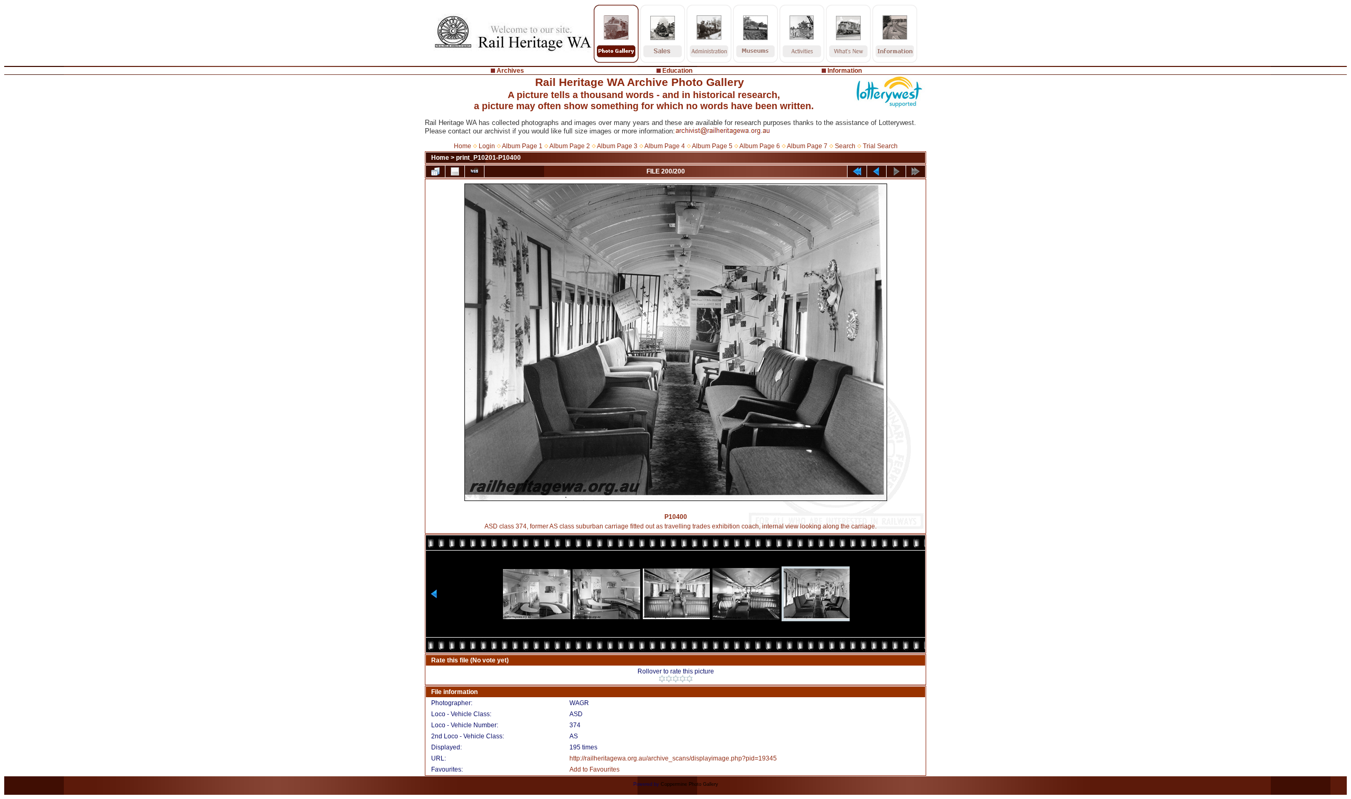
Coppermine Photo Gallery (689, 784)
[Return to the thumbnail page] (435, 171)
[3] (675, 678)
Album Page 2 (569, 146)
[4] (682, 678)
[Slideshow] (474, 171)
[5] (689, 678)
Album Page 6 (759, 146)
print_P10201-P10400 (488, 157)
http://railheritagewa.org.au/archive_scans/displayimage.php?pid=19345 (673, 758)
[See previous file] (876, 171)
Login (487, 146)
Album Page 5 (712, 146)
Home (462, 146)
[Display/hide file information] (454, 171)
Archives (510, 70)
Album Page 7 (807, 146)
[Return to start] (857, 171)
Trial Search (880, 146)
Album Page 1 (522, 146)
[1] (662, 678)
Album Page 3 (617, 146)
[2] (668, 678)
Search (845, 146)
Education (677, 70)
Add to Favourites (594, 769)
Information (844, 70)
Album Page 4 (664, 146)
